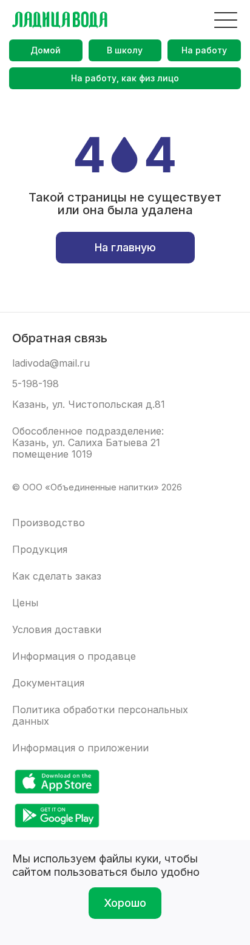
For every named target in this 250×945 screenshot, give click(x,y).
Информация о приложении (80, 748)
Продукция (39, 549)
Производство (48, 523)
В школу (125, 50)
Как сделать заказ (56, 576)
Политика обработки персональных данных (100, 715)
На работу (204, 50)
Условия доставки (56, 629)
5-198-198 (35, 384)
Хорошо (125, 902)
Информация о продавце (74, 656)
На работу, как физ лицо (125, 78)
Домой (45, 50)
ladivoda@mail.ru (51, 363)
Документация (48, 683)
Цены (25, 603)
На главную (125, 247)
